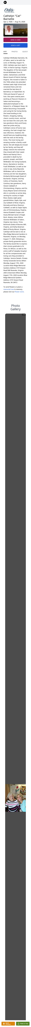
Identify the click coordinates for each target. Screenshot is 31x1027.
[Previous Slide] (7, 798)
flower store (19, 292)
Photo (15, 52)
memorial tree (8, 289)
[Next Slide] (24, 798)
